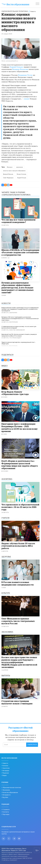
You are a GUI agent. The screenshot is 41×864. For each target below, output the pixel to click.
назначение (19, 167)
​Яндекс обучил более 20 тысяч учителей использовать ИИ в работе (18, 545)
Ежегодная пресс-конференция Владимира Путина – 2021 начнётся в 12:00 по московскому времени (19, 427)
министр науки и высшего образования (14, 170)
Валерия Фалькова (20, 69)
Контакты (5, 812)
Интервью (5, 770)
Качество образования (17, 330)
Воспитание (13, 322)
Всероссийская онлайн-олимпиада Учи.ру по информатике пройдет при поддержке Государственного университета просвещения (20, 308)
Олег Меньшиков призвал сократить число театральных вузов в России (18, 621)
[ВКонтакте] (2, 185)
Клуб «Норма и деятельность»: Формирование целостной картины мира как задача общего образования (19, 464)
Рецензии (5, 773)
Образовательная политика (14, 11)
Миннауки (9, 167)
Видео (4, 775)
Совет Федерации (8, 177)
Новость (33, 11)
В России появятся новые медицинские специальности (17, 583)
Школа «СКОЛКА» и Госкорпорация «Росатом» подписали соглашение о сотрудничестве (20, 252)
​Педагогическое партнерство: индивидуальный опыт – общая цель (18, 343)
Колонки (5, 765)
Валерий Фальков (8, 174)
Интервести (6, 795)
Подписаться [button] (32, 744)
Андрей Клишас (16, 66)
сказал (26, 98)
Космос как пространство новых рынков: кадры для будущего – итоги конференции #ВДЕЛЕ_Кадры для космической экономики (19, 662)
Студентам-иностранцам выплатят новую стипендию (17, 702)
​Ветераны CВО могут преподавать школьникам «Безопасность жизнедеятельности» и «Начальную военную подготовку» (20, 318)
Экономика (6, 790)
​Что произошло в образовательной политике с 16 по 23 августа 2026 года (20, 507)
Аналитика (6, 768)
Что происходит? (15, 338)
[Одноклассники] (5, 185)
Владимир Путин (25, 74)
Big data (5, 797)
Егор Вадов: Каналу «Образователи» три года (15, 393)
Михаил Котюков (21, 174)
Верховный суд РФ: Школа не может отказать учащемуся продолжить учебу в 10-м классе (19, 335)
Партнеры (5, 814)
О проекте (5, 809)
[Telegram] (8, 185)
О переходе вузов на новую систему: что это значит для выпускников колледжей (18, 327)
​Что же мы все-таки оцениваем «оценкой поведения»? (18, 220)
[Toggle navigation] (38, 4)
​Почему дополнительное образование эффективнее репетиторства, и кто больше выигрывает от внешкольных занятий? (17, 288)
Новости (5, 763)
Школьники (13, 312)
